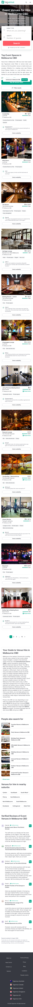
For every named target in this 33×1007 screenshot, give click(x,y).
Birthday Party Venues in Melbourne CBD (18, 739)
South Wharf (24, 792)
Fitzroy (5, 797)
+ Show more (5, 779)
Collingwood (16, 806)
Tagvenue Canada (18, 984)
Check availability (16, 133)
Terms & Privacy (24, 957)
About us (8, 958)
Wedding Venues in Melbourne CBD (20, 752)
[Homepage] (8, 2)
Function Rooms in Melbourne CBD (20, 725)
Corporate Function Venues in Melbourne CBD (19, 773)
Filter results (17, 88)
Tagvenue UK (17, 995)
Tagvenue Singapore (19, 992)
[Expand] (30, 2)
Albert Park (27, 806)
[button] (26, 2)
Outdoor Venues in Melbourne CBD (20, 766)
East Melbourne (15, 797)
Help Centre (9, 962)
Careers (9, 971)
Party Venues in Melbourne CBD (20, 732)
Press (24, 962)
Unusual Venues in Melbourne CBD (20, 759)
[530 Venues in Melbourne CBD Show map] (16, 78)
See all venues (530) (16, 82)
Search (16, 43)
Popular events (24, 975)
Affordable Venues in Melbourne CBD (20, 746)
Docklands (6, 806)
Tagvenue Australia (18, 981)
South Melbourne (21, 801)
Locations (24, 970)
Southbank (14, 792)
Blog (24, 966)
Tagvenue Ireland (18, 988)
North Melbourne (8, 801)
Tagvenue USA (17, 999)
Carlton (5, 792)
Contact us (9, 966)
